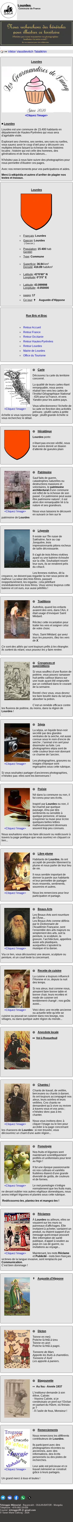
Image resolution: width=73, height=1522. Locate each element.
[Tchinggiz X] (29, 1500)
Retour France (32, 332)
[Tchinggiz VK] (10, 1500)
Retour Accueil (32, 327)
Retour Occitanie (33, 336)
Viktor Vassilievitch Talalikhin (27, 51)
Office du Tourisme (34, 355)
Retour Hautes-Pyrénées (38, 341)
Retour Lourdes (32, 346)
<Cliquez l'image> (15, 408)
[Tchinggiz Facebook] (16, 1500)
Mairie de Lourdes (34, 350)
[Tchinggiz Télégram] (3, 1500)
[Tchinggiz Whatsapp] (23, 1500)
